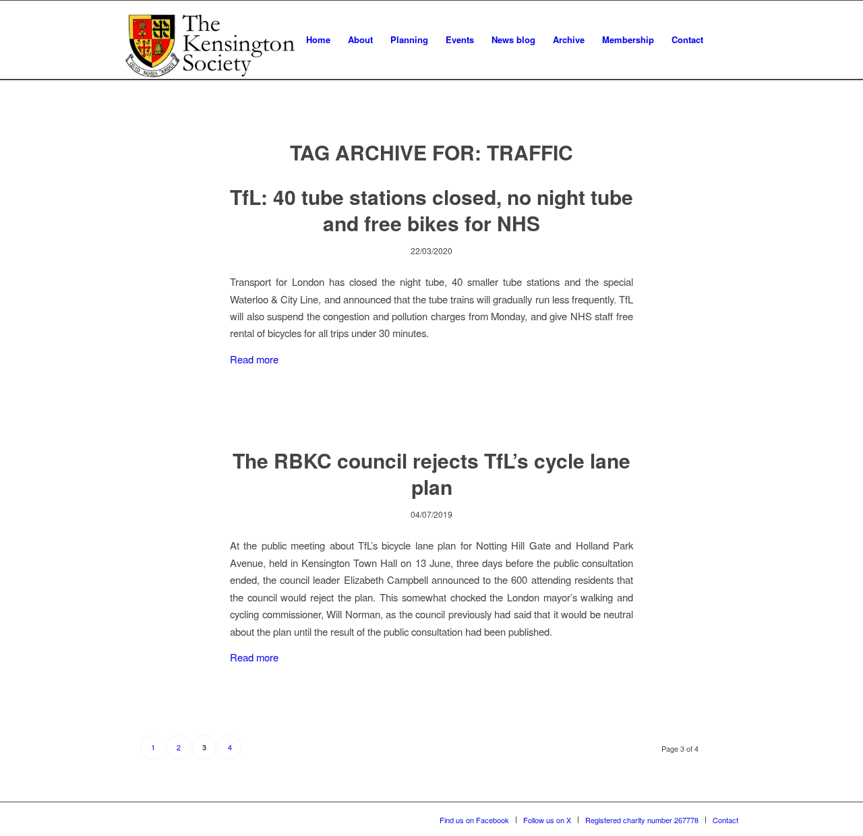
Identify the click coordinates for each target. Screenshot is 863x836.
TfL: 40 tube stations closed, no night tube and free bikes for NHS (431, 209)
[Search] (725, 40)
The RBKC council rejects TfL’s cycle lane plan (431, 473)
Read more (254, 359)
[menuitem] (318, 40)
